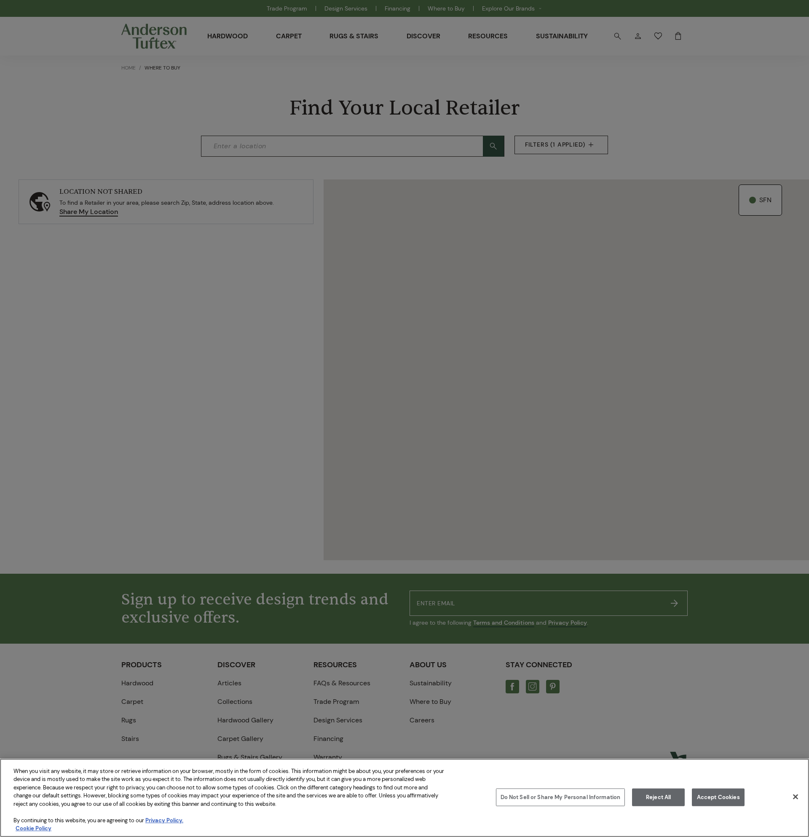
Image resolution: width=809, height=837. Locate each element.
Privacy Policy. (164, 820)
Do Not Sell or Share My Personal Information (561, 797)
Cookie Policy (33, 828)
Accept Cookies (718, 797)
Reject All (658, 797)
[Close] (795, 796)
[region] (404, 798)
